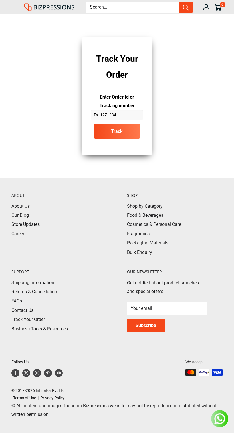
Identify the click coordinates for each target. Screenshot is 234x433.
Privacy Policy (52, 398)
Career (17, 233)
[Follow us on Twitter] (26, 373)
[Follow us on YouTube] (59, 373)
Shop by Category (145, 206)
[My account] (206, 7)
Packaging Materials (147, 243)
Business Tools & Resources (39, 329)
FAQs (16, 301)
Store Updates (25, 224)
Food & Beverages (145, 215)
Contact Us (22, 310)
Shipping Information (32, 282)
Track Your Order (28, 319)
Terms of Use (23, 398)
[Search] (186, 7)
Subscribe (146, 325)
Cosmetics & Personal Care (154, 224)
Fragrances (138, 233)
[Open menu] (14, 7)
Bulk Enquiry (139, 252)
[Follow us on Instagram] (37, 373)
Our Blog (20, 215)
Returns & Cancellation (34, 291)
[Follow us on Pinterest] (48, 373)
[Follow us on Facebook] (15, 373)
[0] (217, 7)
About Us (20, 206)
